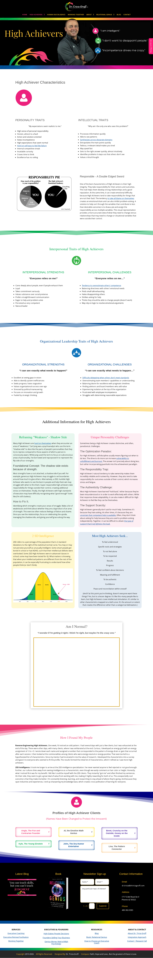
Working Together (16, 941)
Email (124, 882)
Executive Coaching (16, 933)
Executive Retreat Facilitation (16, 937)
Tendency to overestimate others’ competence (101, 285)
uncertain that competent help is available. (98, 515)
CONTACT (127, 15)
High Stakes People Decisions (56, 933)
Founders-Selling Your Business (56, 937)
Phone (125, 906)
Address (125, 892)
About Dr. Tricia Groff (137, 933)
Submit (103, 905)
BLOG (119, 15)
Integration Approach (137, 937)
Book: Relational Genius (96, 937)
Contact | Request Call (137, 941)
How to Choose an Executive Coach (96, 942)
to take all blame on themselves (121, 198)
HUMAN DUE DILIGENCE (56, 15)
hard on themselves (42, 443)
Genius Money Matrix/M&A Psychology (56, 942)
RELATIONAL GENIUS (104, 15)
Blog (97, 933)
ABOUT (89, 15)
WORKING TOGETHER (76, 15)
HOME (24, 15)
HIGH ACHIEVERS (36, 15)
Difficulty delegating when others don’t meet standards (105, 377)
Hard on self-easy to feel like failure (32, 145)
